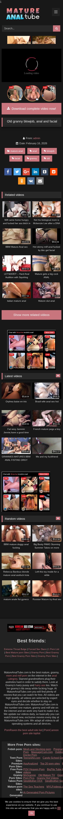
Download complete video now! (33, 108)
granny (33, 158)
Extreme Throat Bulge (15, 649)
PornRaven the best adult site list (23, 730)
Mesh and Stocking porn (37, 749)
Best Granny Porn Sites (24, 656)
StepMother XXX (32, 781)
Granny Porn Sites (47, 656)
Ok (31, 813)
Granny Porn (37, 652)
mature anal (16, 151)
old (48, 158)
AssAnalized (30, 763)
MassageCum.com (42, 752)
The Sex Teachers (33, 786)
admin (36, 138)
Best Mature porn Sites (17, 652)
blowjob (50, 151)
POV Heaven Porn (34, 769)
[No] (59, 808)
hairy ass (40, 685)
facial (17, 158)
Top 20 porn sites (50, 763)
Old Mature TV (46, 775)
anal (34, 151)
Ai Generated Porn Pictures (39, 792)
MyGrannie (29, 775)
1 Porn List (53, 649)
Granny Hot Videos (48, 778)
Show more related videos (31, 315)
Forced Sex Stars (37, 649)
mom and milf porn (16, 675)
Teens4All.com (31, 757)
